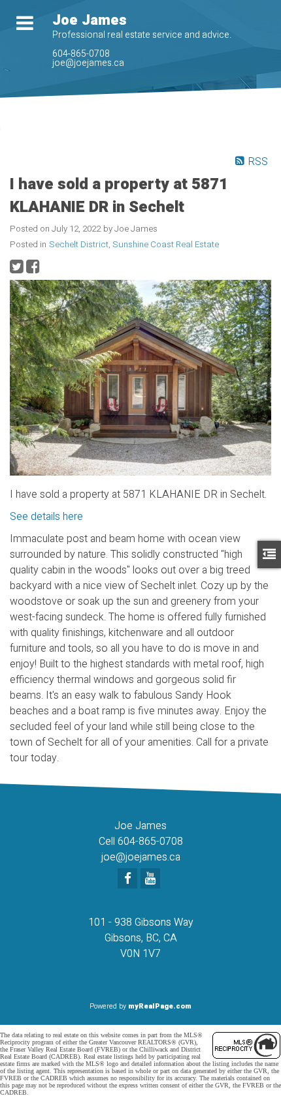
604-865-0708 (81, 54)
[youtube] (151, 879)
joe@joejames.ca (88, 63)
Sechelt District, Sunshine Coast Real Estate (134, 244)
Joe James (89, 20)
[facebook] (129, 879)
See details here (46, 516)
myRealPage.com (159, 1006)
